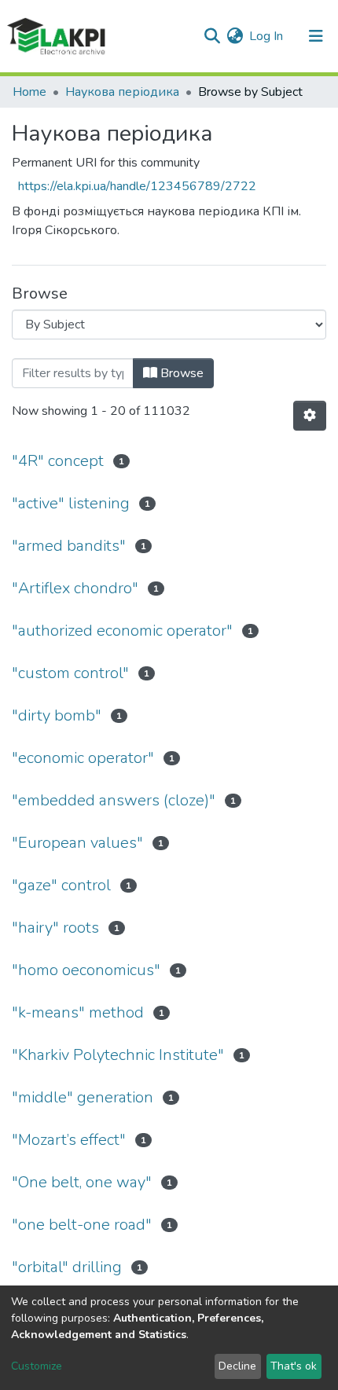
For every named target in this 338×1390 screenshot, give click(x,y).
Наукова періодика (122, 92)
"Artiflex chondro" (75, 588)
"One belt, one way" (82, 1182)
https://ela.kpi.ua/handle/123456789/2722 (137, 186)
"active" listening (71, 503)
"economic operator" (83, 757)
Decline (237, 1366)
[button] (234, 36)
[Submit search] (212, 36)
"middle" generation (82, 1097)
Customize (36, 1366)
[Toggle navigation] (316, 36)
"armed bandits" (69, 545)
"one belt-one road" (82, 1224)
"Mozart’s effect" (69, 1139)
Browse (180, 373)
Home (29, 92)
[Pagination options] (309, 416)
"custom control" (70, 673)
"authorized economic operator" (122, 630)
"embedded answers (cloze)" (113, 800)
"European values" (77, 842)
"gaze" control (61, 885)
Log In (267, 36)
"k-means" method (78, 1012)
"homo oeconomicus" (86, 970)
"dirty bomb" (56, 715)
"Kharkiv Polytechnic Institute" (118, 1054)
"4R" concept (58, 460)
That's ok (293, 1366)
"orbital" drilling (67, 1267)
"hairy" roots (55, 927)
